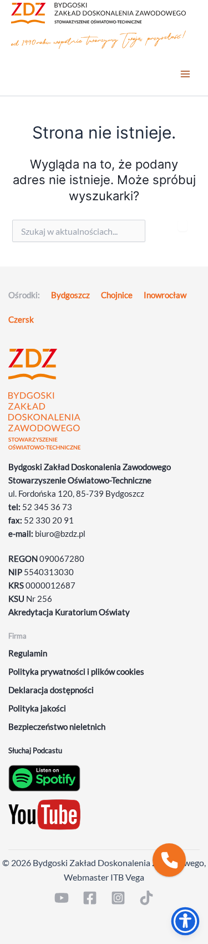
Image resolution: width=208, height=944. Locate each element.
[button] (169, 860)
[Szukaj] (182, 225)
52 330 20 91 (49, 520)
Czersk (21, 319)
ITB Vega (127, 877)
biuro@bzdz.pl (60, 533)
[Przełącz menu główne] (185, 74)
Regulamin (27, 653)
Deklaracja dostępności (51, 690)
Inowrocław (165, 295)
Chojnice (117, 295)
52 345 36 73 (47, 507)
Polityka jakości (37, 708)
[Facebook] (90, 898)
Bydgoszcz (70, 295)
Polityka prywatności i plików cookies (76, 671)
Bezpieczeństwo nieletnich (56, 727)
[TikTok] (146, 898)
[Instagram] (118, 898)
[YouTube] (61, 898)
